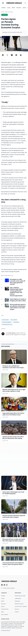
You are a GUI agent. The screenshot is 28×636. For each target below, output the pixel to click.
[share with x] (7, 55)
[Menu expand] (3, 3)
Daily (2, 611)
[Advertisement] (14, 460)
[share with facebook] (16, 55)
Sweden (3, 7)
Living (8, 7)
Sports (24, 7)
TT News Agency (11, 333)
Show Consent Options (9, 588)
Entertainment (4, 609)
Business (19, 7)
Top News (4, 15)
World (13, 7)
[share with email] (20, 55)
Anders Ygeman (5, 319)
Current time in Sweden (21, 606)
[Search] (25, 2)
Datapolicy (17, 601)
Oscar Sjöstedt (14, 319)
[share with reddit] (2, 55)
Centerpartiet (16, 322)
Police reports (4, 614)
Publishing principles (20, 595)
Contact (17, 611)
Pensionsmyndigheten (6, 322)
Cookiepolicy (18, 598)
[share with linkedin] (11, 55)
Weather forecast (19, 603)
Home (2, 12)
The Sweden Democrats (7, 324)
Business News (9, 12)
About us (17, 609)
